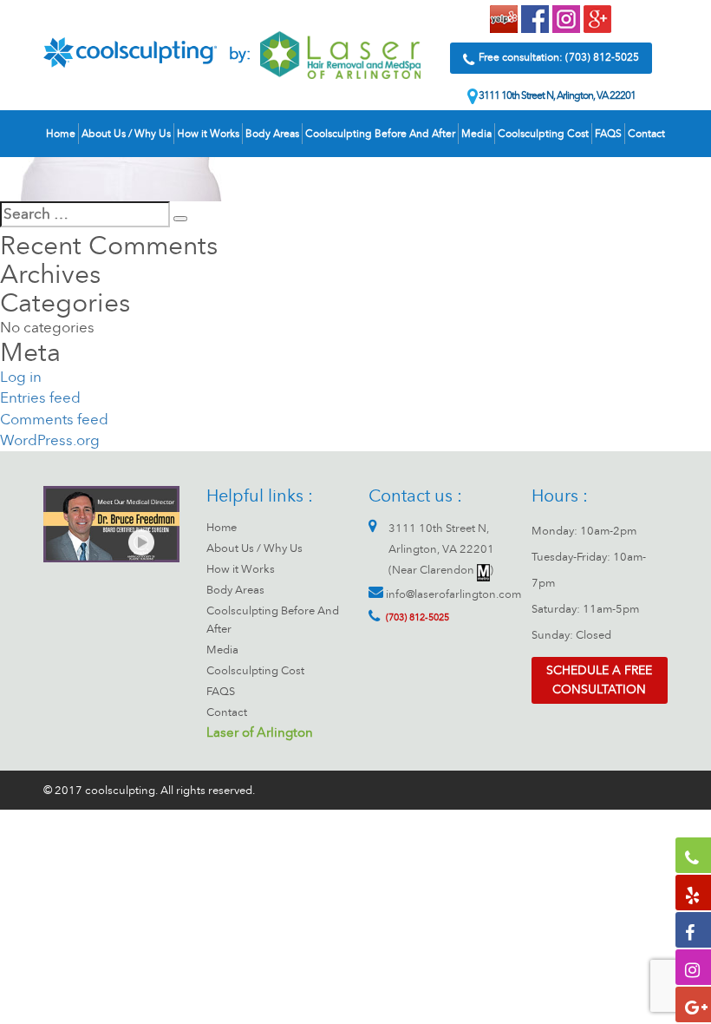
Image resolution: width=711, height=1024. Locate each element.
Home (60, 134)
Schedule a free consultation (599, 680)
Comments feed (54, 419)
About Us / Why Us (126, 134)
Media (476, 134)
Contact (646, 134)
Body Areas (272, 134)
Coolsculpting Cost (543, 134)
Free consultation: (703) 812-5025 (559, 57)
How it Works (208, 134)
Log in (21, 377)
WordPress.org (50, 440)
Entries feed (40, 398)
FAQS (608, 134)
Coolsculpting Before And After (380, 134)
